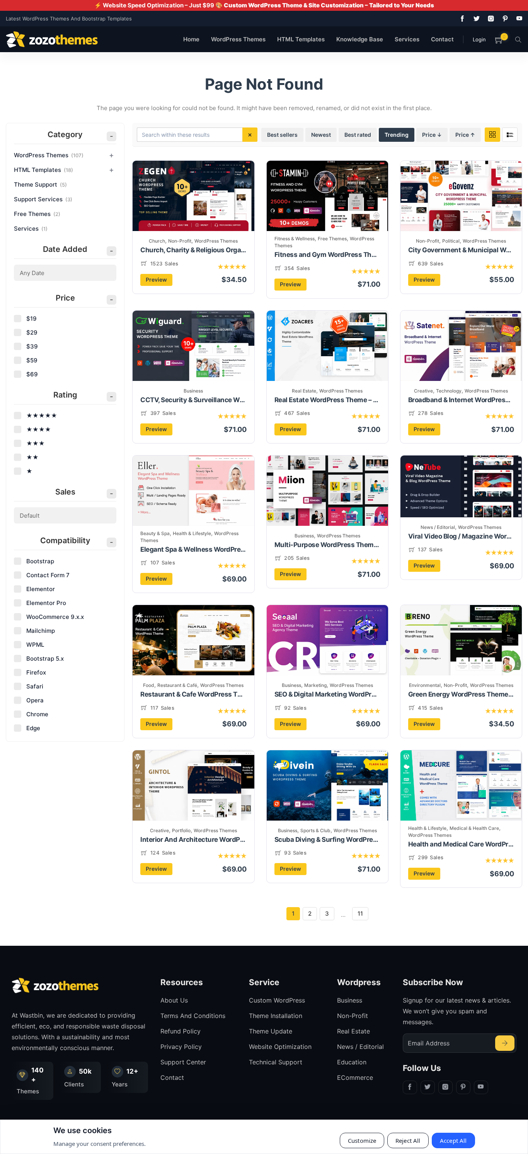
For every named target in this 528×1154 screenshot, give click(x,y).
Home (191, 39)
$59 (31, 360)
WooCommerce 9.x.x (55, 616)
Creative (423, 391)
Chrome (37, 714)
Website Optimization (280, 1046)
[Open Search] (518, 39)
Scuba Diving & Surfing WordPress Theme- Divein (327, 839)
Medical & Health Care (474, 828)
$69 (32, 374)
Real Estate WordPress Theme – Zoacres (327, 400)
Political (451, 241)
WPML (35, 644)
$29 (31, 332)
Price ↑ (465, 134)
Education (351, 1062)
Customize (362, 1140)
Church (157, 241)
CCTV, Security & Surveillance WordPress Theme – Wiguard (193, 400)
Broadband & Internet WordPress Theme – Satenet (461, 400)
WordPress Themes (238, 39)
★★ (32, 457)
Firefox (36, 672)
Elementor (40, 589)
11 (360, 913)
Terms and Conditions (192, 1016)
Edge (33, 728)
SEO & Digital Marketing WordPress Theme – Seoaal (327, 694)
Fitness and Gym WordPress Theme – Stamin (327, 254)
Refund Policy (180, 1031)
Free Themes (332, 238)
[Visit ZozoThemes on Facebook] (460, 18)
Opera (35, 700)
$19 (31, 318)
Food (148, 685)
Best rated (357, 134)
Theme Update (270, 1031)
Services (407, 39)
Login (479, 39)
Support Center (183, 1062)
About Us (174, 1000)
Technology (449, 391)
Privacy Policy (181, 1046)
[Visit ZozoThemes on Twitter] (475, 18)
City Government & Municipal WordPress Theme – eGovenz (461, 250)
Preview (156, 279)
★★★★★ (41, 415)
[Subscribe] (504, 1043)
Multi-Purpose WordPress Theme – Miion (327, 545)
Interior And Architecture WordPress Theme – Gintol (193, 839)
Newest (321, 134)
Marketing (315, 685)
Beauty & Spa (155, 533)
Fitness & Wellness (294, 238)
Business (193, 391)
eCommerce (355, 1077)
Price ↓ (432, 134)
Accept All (453, 1140)
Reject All (408, 1140)
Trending (397, 134)
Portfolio (181, 830)
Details (218, 208)
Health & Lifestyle (192, 533)
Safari (34, 686)
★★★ (35, 443)
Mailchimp (40, 630)
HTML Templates (301, 39)
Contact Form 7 (48, 575)
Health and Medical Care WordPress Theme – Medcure (461, 844)
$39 (32, 346)
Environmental (425, 685)
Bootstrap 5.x (45, 658)
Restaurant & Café (177, 685)
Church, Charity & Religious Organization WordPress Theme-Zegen (193, 250)
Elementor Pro (46, 603)
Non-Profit (179, 241)
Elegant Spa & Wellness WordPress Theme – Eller (193, 549)
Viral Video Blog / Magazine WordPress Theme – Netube (461, 536)
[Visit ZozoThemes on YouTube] (518, 18)
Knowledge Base (359, 39)
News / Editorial (438, 527)
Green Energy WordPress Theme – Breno (461, 694)
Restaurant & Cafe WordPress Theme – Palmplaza (193, 694)
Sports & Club (315, 830)
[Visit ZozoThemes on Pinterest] (503, 18)
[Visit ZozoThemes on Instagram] (489, 18)
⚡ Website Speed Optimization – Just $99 (264, 5)
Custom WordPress (277, 1000)
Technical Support (275, 1062)
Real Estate (304, 391)
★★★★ (38, 429)
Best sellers (282, 134)
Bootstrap (40, 561)
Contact (442, 39)
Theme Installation (275, 1016)
